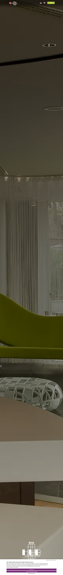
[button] (40, 3)
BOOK (51, 2)
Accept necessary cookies (31, 571)
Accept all (31, 569)
